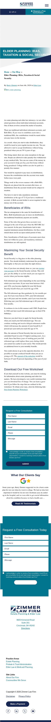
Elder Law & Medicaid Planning (19, 667)
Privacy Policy (25, 696)
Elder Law (37, 85)
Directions (25, 628)
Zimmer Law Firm (26, 4)
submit (25, 464)
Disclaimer (10, 696)
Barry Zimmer (12, 85)
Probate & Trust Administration (19, 664)
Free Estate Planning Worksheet (16, 389)
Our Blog (16, 71)
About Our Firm (12, 677)
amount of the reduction (26, 356)
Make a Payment (17, 704)
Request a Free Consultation (39, 12)
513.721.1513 (13, 12)
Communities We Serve (16, 680)
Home (6, 71)
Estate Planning (12, 661)
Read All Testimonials (25, 504)
